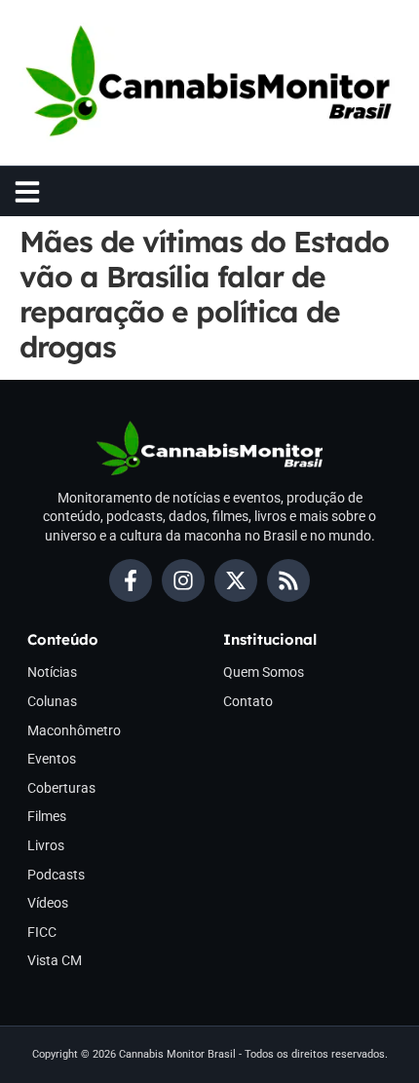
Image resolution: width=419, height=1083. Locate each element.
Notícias (52, 672)
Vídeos (47, 903)
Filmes (46, 816)
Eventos (51, 758)
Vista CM (54, 960)
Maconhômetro (74, 730)
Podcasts (56, 874)
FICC (42, 932)
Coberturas (61, 788)
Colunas (52, 701)
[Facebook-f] (130, 580)
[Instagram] (183, 580)
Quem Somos (263, 672)
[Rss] (288, 580)
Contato (248, 701)
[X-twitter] (235, 580)
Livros (45, 845)
